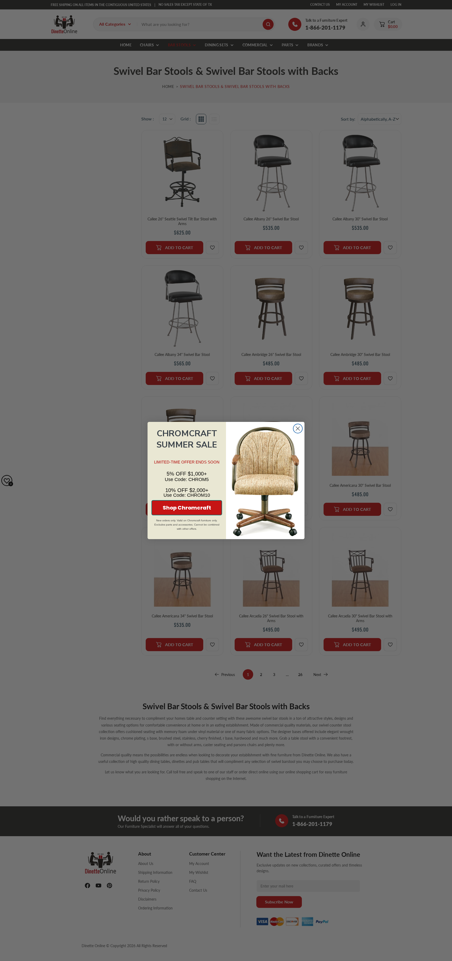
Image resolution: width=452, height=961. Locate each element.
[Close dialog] (297, 428)
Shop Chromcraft (187, 507)
